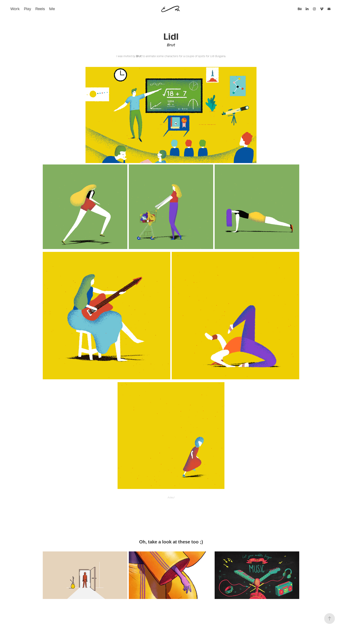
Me (52, 9)
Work (15, 9)
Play (27, 9)
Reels (40, 9)
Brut (139, 56)
